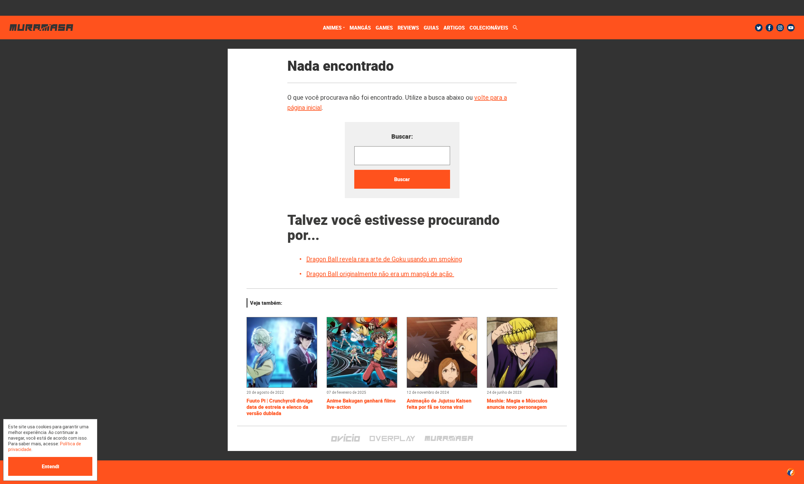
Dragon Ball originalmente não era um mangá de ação (380, 274)
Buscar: (402, 136)
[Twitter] (759, 27)
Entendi (50, 466)
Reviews (408, 27)
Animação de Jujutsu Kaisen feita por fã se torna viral (439, 404)
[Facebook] (769, 27)
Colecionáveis (489, 27)
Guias (431, 27)
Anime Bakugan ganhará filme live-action (361, 404)
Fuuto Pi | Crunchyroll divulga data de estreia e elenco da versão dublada (280, 407)
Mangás (360, 27)
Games (384, 27)
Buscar (402, 179)
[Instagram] (780, 27)
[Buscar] (515, 27)
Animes (332, 27)
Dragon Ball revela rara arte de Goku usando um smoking (384, 259)
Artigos (454, 27)
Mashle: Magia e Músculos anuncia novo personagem (517, 404)
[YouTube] (791, 27)
